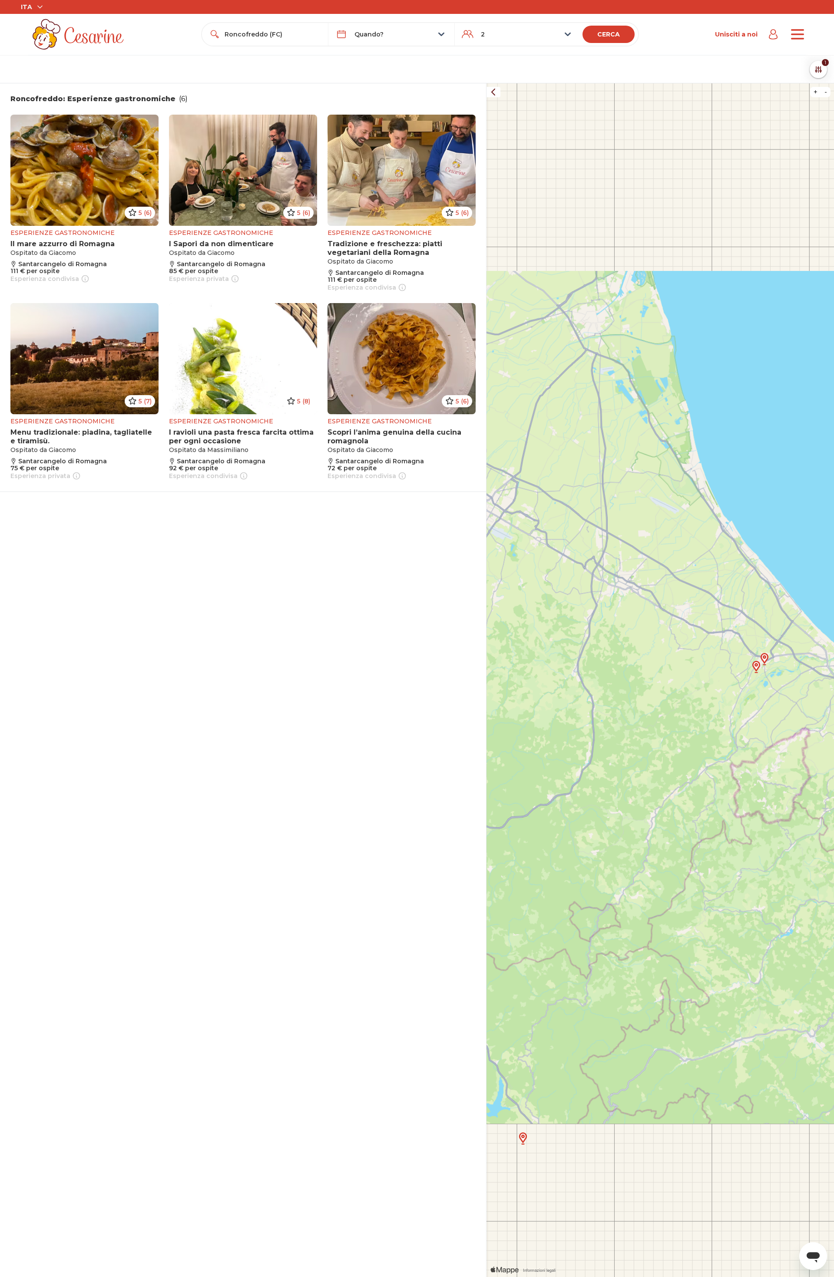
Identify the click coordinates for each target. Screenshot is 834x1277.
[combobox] (273, 34)
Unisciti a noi (736, 34)
